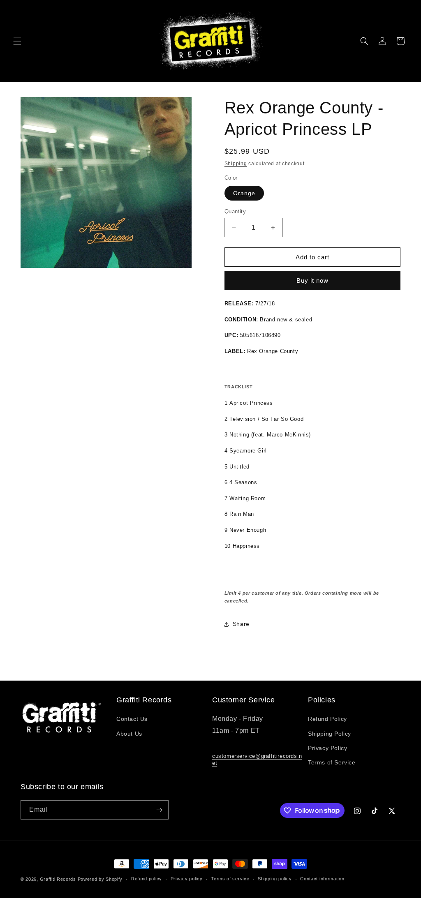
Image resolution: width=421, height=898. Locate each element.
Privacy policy (187, 878)
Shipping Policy (329, 733)
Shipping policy (275, 878)
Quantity (235, 211)
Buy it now (312, 280)
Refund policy (146, 878)
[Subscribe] (159, 810)
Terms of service (230, 878)
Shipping (235, 163)
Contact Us (132, 719)
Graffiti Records (58, 879)
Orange (244, 193)
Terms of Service (332, 762)
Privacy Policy (327, 748)
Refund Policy (327, 719)
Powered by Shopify (100, 879)
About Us (129, 733)
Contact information (322, 878)
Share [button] (241, 624)
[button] (17, 41)
